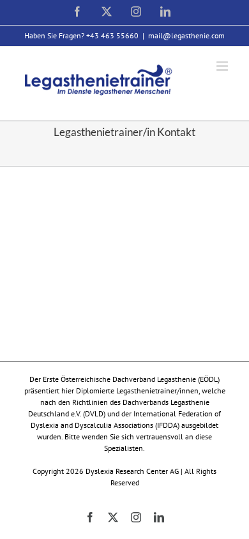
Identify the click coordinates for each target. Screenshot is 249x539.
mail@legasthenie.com (186, 35)
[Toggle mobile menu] (223, 66)
